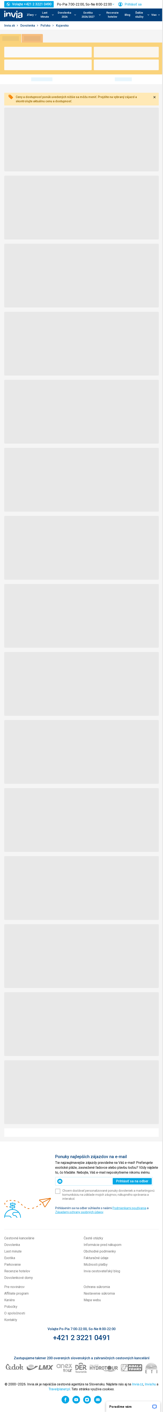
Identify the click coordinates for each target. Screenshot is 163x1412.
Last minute (13, 1251)
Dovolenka (28, 25)
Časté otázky (93, 1238)
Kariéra (9, 1300)
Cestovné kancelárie (19, 1238)
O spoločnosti (14, 1313)
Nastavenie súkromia (99, 1293)
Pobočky (10, 1307)
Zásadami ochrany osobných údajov (79, 1212)
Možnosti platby (96, 1265)
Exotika (9, 1258)
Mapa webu (92, 1300)
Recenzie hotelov (112, 14)
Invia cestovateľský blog (102, 1271)
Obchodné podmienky (100, 1251)
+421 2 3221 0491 (81, 1337)
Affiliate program (16, 1293)
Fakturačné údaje (96, 1258)
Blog (127, 14)
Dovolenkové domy (18, 1278)
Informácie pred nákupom (102, 1245)
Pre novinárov (14, 1287)
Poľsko (46, 25)
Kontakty (10, 1320)
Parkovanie (12, 1265)
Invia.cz (137, 1384)
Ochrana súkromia (97, 1287)
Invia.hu (150, 1384)
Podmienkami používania (129, 1208)
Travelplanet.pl (59, 1389)
